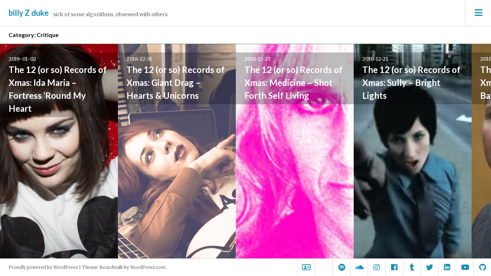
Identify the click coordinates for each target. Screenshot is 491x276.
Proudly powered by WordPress (43, 267)
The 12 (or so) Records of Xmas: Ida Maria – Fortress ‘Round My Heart (58, 89)
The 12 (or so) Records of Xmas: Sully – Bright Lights (411, 82)
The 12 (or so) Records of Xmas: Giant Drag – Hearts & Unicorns (176, 82)
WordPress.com (147, 267)
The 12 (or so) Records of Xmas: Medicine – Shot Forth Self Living (293, 82)
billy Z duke (29, 13)
